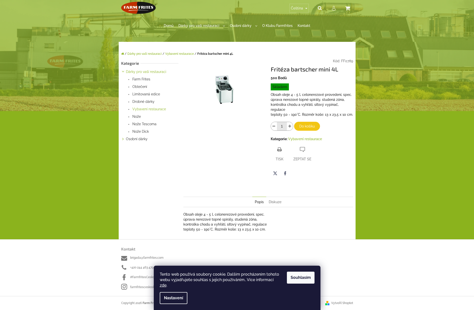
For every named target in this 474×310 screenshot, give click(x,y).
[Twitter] (275, 173)
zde (163, 285)
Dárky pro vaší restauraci (146, 72)
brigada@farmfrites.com (146, 257)
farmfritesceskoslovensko (147, 287)
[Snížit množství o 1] (274, 126)
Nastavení (173, 298)
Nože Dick (140, 131)
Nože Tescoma (144, 124)
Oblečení (139, 87)
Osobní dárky (137, 139)
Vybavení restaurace (148, 109)
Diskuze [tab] (275, 202)
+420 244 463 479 (142, 267)
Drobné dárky (143, 102)
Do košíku (307, 126)
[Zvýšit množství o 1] (290, 126)
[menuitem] (168, 26)
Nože (136, 117)
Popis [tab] (259, 202)
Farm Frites (140, 79)
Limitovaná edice (145, 94)
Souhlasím (301, 277)
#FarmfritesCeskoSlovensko (149, 277)
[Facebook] (285, 173)
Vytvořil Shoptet (342, 303)
